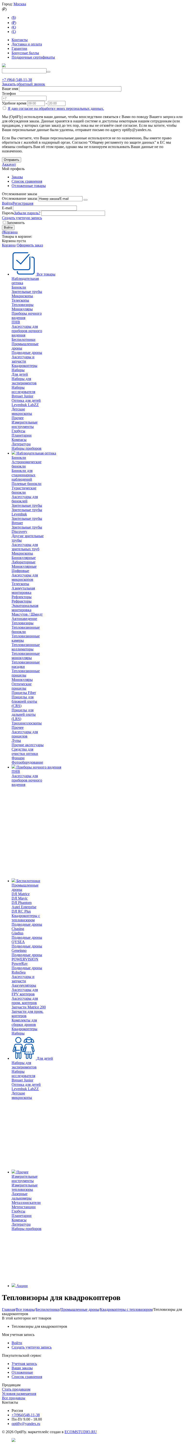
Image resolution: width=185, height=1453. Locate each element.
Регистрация (23, 203)
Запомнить (16, 223)
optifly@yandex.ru (26, 1424)
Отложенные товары (29, 186)
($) (14, 17)
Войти (7, 203)
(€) (14, 27)
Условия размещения (19, 1394)
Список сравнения (27, 181)
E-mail (7, 208)
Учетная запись (24, 1364)
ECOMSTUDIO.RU (81, 1432)
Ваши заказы (22, 1368)
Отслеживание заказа (19, 198)
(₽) (14, 23)
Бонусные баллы (25, 53)
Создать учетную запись (22, 218)
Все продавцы (13, 1398)
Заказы (17, 177)
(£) (14, 32)
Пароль (8, 213)
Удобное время (14, 103)
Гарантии (19, 48)
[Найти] (48, 72)
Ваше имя (10, 89)
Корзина (9, 245)
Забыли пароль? (27, 213)
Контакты (20, 40)
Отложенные (22, 1372)
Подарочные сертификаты (33, 57)
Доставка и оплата (27, 44)
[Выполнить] (85, 200)
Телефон (9, 93)
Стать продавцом (16, 1389)
